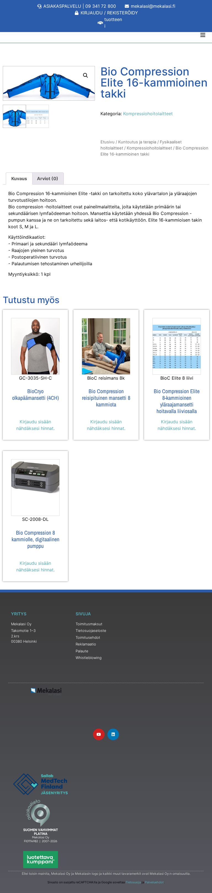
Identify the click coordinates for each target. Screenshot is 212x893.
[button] (86, 75)
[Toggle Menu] (106, 35)
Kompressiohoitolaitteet (148, 113)
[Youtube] (99, 734)
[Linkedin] (113, 734)
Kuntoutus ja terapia (137, 142)
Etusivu (107, 142)
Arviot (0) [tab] (47, 178)
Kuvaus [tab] (19, 178)
